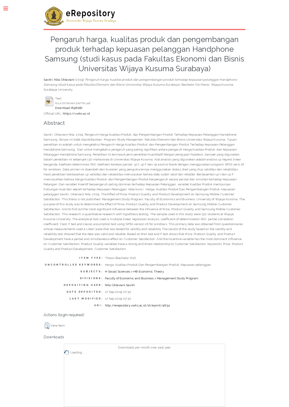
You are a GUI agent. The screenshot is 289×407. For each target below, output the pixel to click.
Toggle (8, 8)
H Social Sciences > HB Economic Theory (134, 271)
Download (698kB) (68, 108)
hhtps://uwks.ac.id (76, 113)
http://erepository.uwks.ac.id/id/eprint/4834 (137, 305)
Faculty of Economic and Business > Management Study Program (151, 278)
